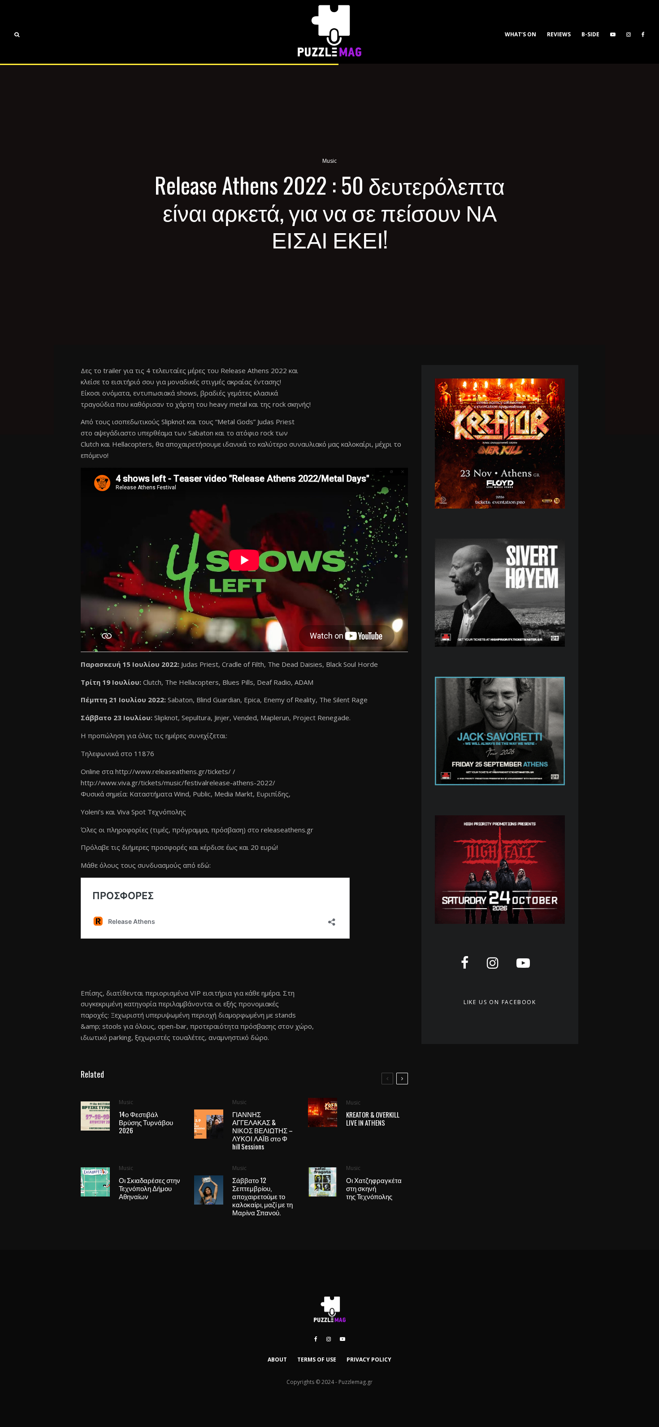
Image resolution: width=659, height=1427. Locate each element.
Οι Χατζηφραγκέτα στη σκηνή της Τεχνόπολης (374, 1188)
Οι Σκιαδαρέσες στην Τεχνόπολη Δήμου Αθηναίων (149, 1188)
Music (329, 161)
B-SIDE (590, 34)
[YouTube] (613, 32)
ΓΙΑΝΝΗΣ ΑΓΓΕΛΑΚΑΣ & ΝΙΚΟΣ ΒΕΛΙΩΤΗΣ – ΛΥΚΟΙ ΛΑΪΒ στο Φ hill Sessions (262, 1130)
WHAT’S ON (520, 34)
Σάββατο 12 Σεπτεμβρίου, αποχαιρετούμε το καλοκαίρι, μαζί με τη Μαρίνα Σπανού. (262, 1196)
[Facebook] (643, 32)
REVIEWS (559, 34)
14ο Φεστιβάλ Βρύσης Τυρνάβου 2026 (146, 1122)
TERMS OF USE (316, 1359)
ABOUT (277, 1359)
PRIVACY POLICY (369, 1359)
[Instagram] (628, 32)
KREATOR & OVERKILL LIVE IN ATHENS (372, 1118)
